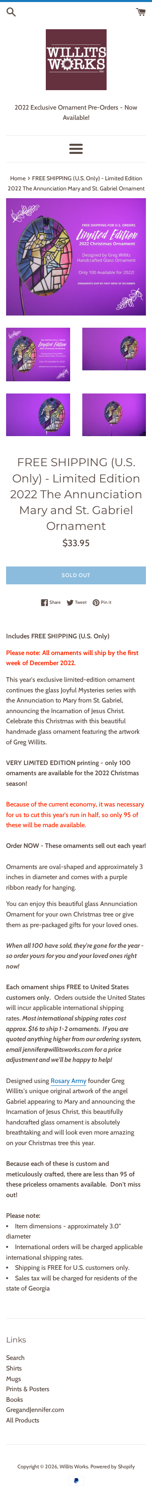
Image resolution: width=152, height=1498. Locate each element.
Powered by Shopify (112, 1466)
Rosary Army (68, 1081)
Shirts (14, 1368)
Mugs (13, 1379)
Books (14, 1399)
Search (15, 1358)
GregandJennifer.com (35, 1410)
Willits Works (74, 1466)
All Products (22, 1420)
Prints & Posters (27, 1389)
